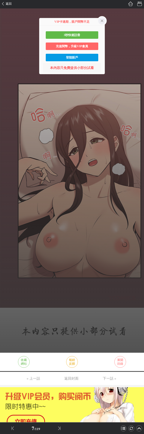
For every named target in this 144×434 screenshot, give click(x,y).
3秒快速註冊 (72, 35)
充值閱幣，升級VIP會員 (72, 46)
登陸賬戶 (72, 57)
